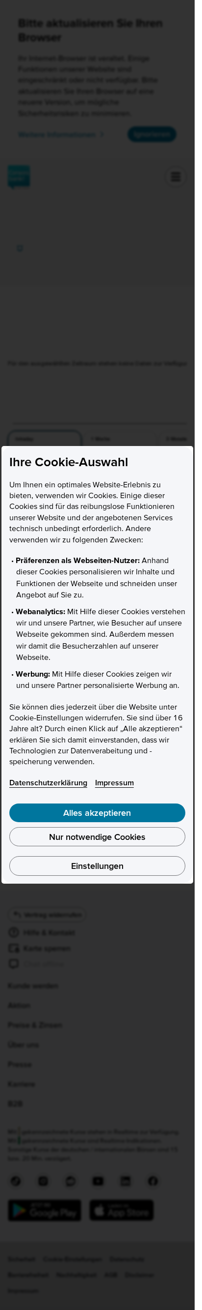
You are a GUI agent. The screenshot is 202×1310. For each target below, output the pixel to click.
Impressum (114, 782)
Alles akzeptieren (97, 812)
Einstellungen (97, 866)
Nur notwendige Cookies (97, 837)
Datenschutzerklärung (48, 782)
